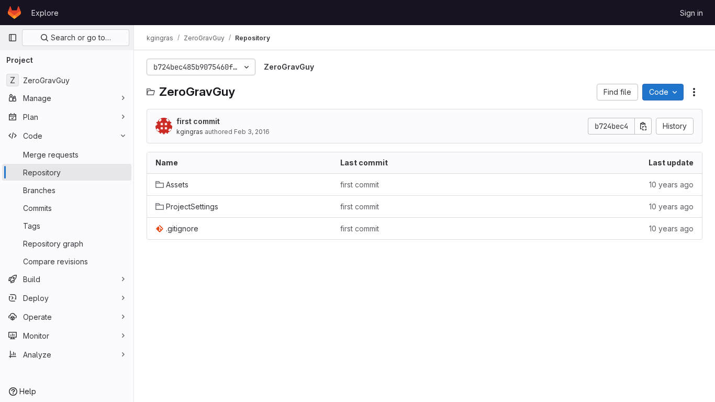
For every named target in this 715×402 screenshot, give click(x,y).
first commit (198, 121)
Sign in (691, 12)
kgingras (189, 132)
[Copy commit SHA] (643, 126)
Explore (45, 12)
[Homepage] (14, 12)
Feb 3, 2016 (252, 132)
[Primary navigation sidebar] (12, 37)
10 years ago (671, 184)
